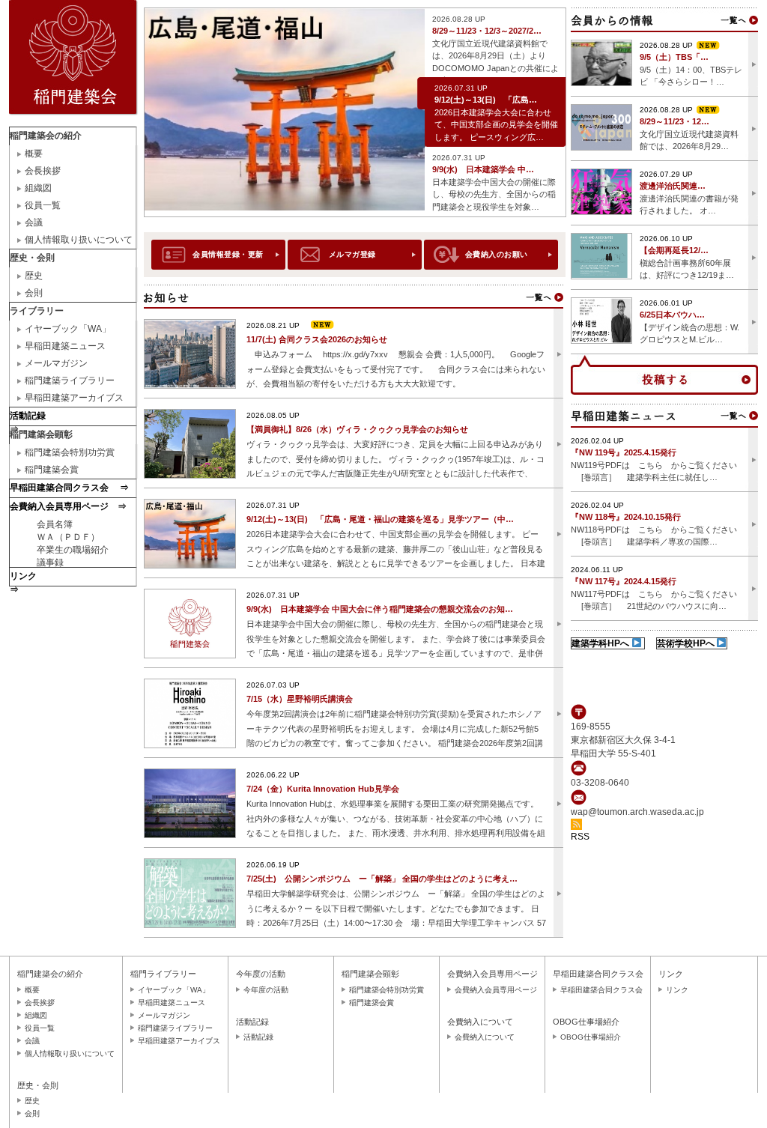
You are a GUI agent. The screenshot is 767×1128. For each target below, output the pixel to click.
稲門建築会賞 (52, 469)
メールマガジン (56, 363)
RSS (580, 836)
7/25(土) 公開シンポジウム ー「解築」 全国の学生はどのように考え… (382, 878)
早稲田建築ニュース (65, 346)
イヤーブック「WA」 (68, 329)
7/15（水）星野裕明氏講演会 (299, 698)
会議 (34, 222)
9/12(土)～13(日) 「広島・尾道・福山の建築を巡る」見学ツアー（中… (380, 519)
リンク (677, 990)
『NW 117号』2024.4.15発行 (623, 581)
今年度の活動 (265, 990)
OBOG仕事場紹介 (590, 1037)
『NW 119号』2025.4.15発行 (623, 452)
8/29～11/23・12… (674, 121)
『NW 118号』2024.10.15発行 (626, 516)
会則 (34, 293)
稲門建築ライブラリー (70, 380)
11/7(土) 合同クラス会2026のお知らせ (316, 339)
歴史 (34, 275)
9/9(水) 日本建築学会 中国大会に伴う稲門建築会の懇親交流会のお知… (379, 608)
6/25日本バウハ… (672, 314)
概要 (34, 153)
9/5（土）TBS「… (674, 56)
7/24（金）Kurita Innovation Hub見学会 (322, 788)
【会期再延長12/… (674, 250)
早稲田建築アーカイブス (74, 397)
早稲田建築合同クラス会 (601, 990)
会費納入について (485, 1037)
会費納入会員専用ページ (496, 990)
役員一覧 (43, 205)
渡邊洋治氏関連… (673, 185)
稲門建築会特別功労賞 (70, 452)
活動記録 (258, 1037)
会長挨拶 (43, 171)
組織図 (38, 188)
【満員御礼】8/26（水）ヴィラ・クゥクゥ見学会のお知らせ (357, 429)
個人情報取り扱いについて (79, 239)
